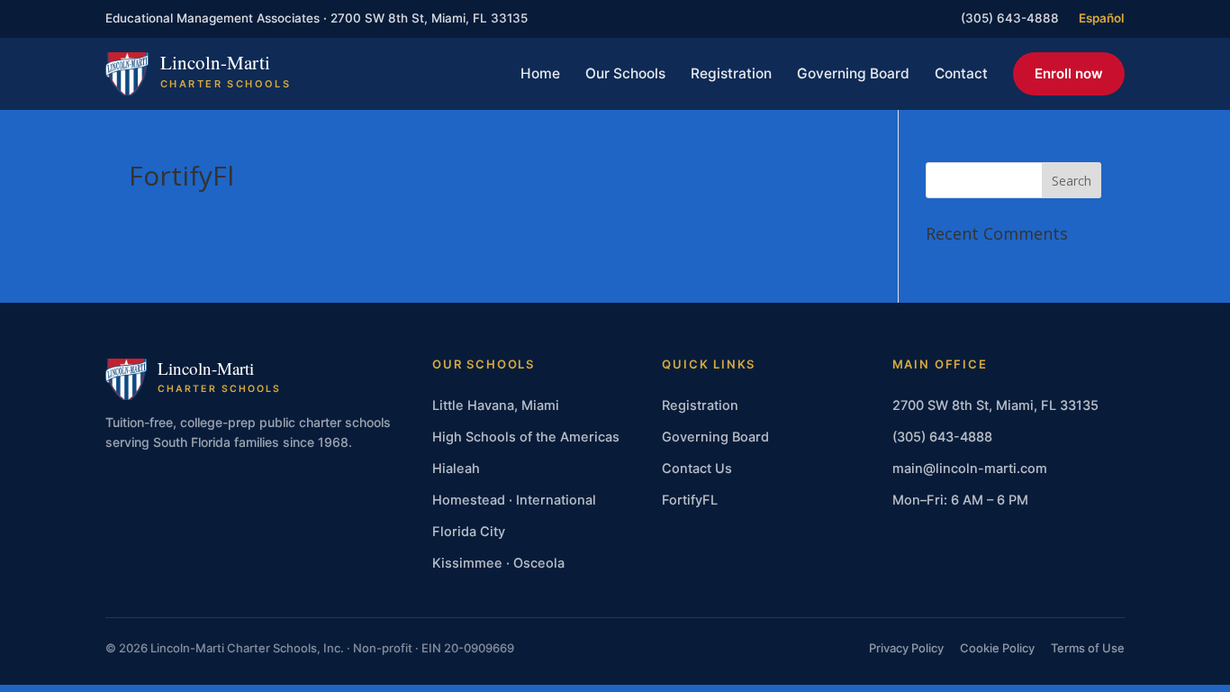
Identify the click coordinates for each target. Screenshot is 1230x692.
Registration (731, 73)
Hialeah (456, 468)
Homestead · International (514, 500)
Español (1102, 18)
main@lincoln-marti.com (969, 468)
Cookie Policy (997, 648)
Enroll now (1069, 73)
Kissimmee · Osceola (498, 563)
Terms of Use (1088, 648)
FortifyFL (690, 500)
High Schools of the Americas (526, 437)
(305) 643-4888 (1010, 18)
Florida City (468, 532)
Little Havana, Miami (495, 405)
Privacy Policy (906, 648)
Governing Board (853, 73)
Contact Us (697, 468)
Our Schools (625, 73)
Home (540, 73)
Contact (961, 73)
